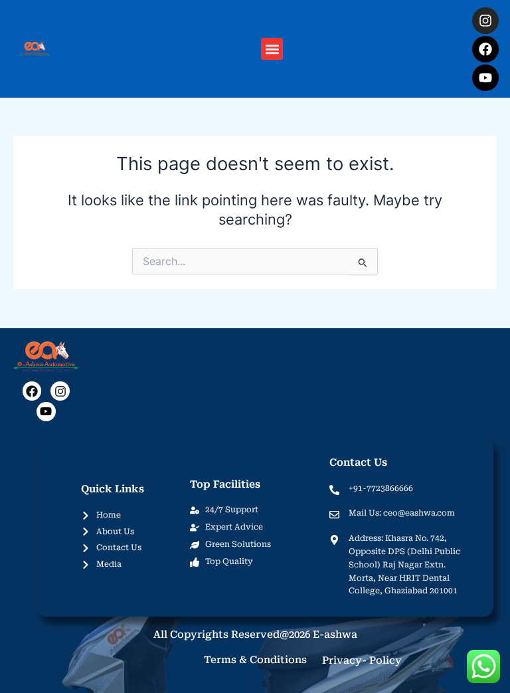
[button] (272, 49)
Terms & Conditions (255, 660)
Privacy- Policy (362, 660)
